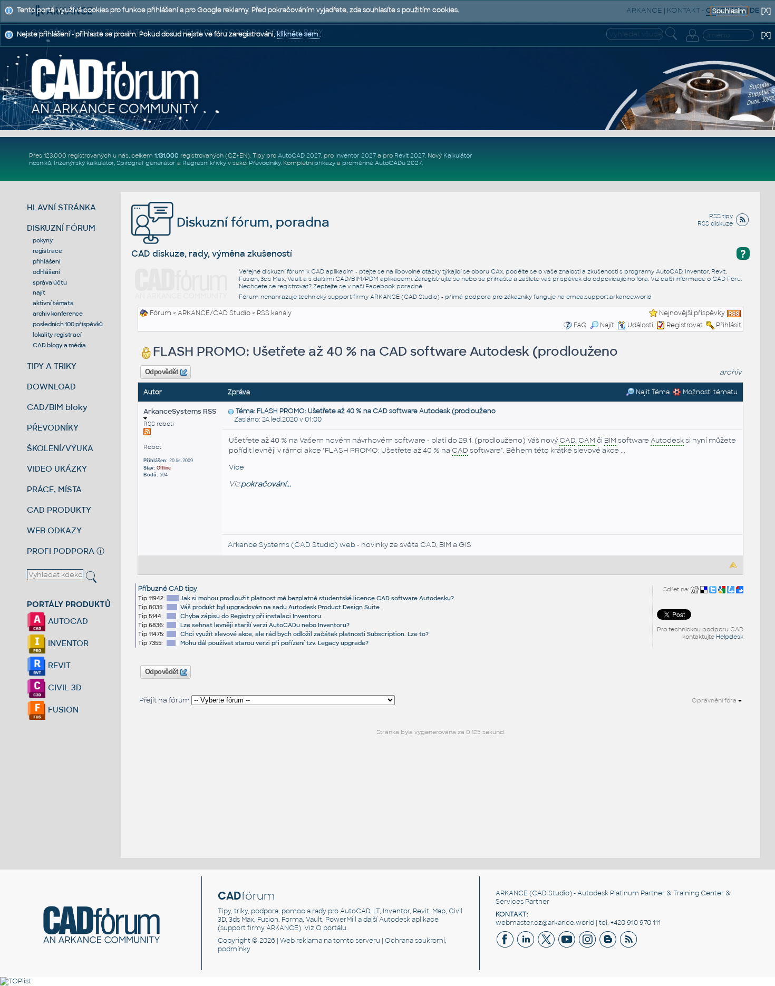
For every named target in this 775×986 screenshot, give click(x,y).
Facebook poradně (393, 286)
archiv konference (58, 313)
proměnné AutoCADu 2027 (382, 163)
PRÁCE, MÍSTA (54, 489)
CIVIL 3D (64, 687)
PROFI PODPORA (60, 551)
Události (640, 325)
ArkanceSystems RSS (179, 411)
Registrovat (684, 325)
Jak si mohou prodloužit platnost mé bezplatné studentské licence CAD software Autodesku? (317, 598)
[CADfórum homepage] (115, 86)
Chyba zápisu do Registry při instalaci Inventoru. (251, 616)
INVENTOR (67, 643)
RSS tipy (721, 216)
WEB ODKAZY (54, 530)
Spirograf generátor (146, 163)
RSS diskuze (715, 223)
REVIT (58, 665)
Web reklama (301, 940)
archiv (731, 372)
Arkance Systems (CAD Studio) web (291, 544)
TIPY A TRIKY (51, 366)
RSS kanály (274, 313)
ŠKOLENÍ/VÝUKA (60, 448)
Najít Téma (652, 392)
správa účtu (49, 282)
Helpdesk (729, 636)
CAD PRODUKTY (59, 510)
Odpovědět (161, 372)
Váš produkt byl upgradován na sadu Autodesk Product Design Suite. (280, 607)
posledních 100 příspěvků (68, 324)
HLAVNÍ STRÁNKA (61, 207)
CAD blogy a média (59, 345)
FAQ (580, 325)
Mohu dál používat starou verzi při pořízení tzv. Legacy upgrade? (274, 643)
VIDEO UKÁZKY (57, 469)
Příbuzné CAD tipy (167, 588)
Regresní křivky (204, 163)
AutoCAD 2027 (299, 155)
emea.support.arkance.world (609, 296)
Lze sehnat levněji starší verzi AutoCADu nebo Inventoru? (265, 625)
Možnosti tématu (709, 392)
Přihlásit (728, 325)
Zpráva (239, 392)
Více (236, 467)
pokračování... (266, 484)
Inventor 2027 (355, 155)
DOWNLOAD (51, 387)
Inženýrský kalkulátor (84, 163)
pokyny (43, 240)
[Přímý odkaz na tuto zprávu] (231, 411)
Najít (607, 325)
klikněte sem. (298, 34)
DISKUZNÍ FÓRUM (61, 228)
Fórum (160, 313)
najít (39, 292)
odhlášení (46, 272)
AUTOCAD (67, 621)
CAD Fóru (726, 278)
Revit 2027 (409, 155)
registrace (47, 251)
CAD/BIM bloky (57, 407)
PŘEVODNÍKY (53, 428)
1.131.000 (166, 155)
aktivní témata (53, 303)
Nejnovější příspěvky (692, 313)
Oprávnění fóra (715, 700)
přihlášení (47, 261)
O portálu (331, 928)
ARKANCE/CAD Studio (214, 313)
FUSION (62, 710)
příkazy (324, 163)
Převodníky (264, 163)
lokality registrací (57, 334)
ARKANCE (512, 893)
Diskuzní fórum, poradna (251, 222)
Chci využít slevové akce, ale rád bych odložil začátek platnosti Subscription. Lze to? (304, 634)
